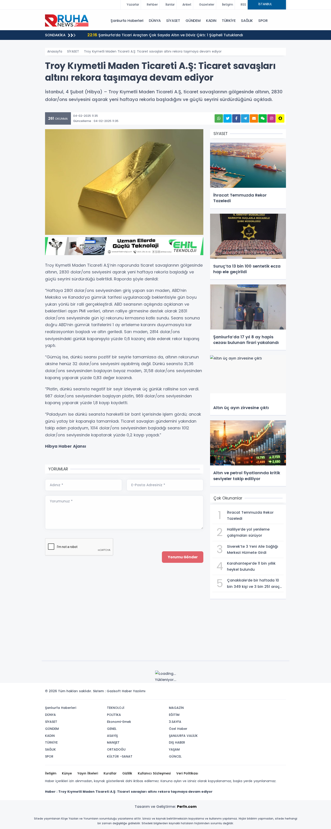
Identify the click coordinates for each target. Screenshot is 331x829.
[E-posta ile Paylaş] (254, 118)
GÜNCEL (175, 756)
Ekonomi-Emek (119, 721)
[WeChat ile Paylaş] (262, 118)
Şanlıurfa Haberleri (127, 20)
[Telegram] (281, 692)
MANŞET (113, 742)
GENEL (111, 728)
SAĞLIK (247, 20)
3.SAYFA (175, 721)
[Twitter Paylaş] (227, 118)
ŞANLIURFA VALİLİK (183, 735)
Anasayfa (54, 51)
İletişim (50, 773)
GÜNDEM (193, 20)
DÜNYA (155, 20)
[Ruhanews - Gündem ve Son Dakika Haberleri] (67, 20)
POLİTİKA (114, 714)
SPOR (263, 20)
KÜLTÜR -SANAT (119, 756)
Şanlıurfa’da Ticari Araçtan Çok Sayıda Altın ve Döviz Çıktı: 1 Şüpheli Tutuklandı (165, 35)
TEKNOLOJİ (115, 707)
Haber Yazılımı (133, 691)
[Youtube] (274, 692)
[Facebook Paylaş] (236, 118)
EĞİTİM (174, 714)
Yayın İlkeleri (87, 773)
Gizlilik (127, 773)
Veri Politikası (187, 773)
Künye (67, 773)
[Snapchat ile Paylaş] (280, 118)
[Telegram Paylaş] (245, 118)
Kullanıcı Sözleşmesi (154, 773)
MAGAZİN (176, 707)
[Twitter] (254, 692)
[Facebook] (261, 692)
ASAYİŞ (112, 735)
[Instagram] (267, 692)
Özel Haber (178, 728)
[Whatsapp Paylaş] (219, 118)
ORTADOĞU (116, 749)
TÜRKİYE (229, 20)
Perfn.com (187, 806)
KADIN (211, 20)
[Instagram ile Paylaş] (271, 118)
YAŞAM (174, 749)
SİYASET (173, 20)
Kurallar (110, 773)
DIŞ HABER (177, 742)
